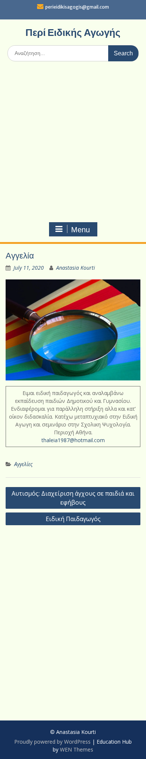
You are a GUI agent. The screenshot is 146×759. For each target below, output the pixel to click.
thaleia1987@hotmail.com (73, 440)
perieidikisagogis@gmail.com (77, 7)
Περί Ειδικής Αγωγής (73, 32)
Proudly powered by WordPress (52, 741)
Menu (80, 230)
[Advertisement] (73, 144)
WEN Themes (76, 749)
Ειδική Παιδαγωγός (73, 519)
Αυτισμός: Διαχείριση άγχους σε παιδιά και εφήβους (73, 497)
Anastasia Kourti (75, 267)
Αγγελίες (23, 464)
